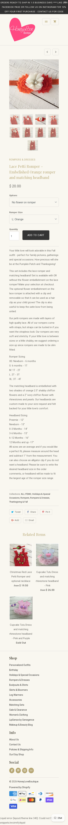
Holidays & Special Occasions (24, 675)
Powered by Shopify (19, 787)
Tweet (18, 512)
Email (31, 520)
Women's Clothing (18, 714)
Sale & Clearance (18, 709)
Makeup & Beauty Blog (21, 724)
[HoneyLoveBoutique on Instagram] (24, 770)
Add (17, 520)
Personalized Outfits (20, 665)
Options (13, 195)
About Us (14, 739)
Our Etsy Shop (16, 754)
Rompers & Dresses (22, 159)
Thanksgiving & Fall (18, 502)
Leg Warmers (16, 695)
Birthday (13, 670)
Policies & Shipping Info (21, 749)
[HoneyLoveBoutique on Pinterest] (18, 770)
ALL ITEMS (26, 494)
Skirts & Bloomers (18, 690)
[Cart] (55, 21)
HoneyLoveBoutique (27, 781)
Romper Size (16, 212)
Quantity (13, 229)
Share (33, 512)
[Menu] (46, 21)
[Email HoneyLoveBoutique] (31, 770)
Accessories (15, 700)
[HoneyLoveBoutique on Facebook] (11, 770)
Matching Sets (16, 705)
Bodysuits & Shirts (18, 685)
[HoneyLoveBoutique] (22, 31)
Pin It (48, 512)
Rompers (24, 498)
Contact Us (15, 744)
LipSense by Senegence (21, 719)
